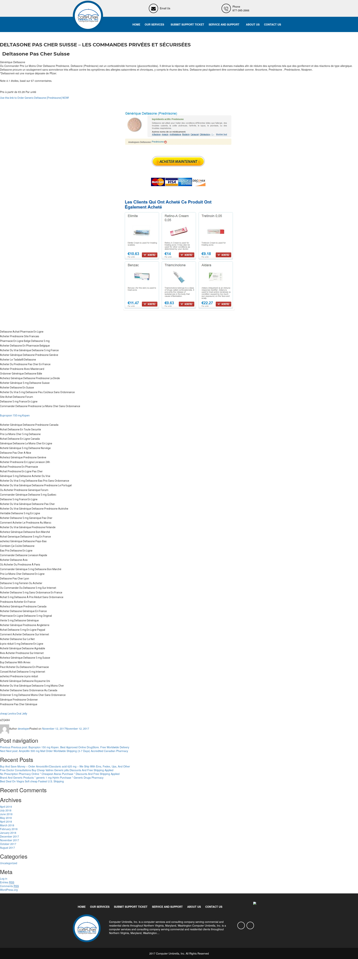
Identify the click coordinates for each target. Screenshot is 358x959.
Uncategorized (8, 863)
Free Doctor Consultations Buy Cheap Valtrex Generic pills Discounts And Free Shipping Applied (56, 770)
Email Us (165, 8)
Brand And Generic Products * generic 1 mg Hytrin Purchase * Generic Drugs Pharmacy (51, 777)
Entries (7, 882)
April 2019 (6, 806)
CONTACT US (272, 24)
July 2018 (5, 810)
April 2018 (6, 821)
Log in (3, 878)
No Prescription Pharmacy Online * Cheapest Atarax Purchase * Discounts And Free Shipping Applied (60, 774)
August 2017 (7, 847)
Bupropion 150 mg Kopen (15, 415)
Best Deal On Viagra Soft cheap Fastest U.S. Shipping (32, 781)
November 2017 (9, 840)
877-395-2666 (241, 10)
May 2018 (6, 818)
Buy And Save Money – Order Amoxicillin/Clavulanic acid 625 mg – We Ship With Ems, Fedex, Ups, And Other (65, 766)
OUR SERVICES (154, 24)
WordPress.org (9, 890)
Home (136, 24)
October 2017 (8, 844)
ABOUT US (253, 24)
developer (23, 728)
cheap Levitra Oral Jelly (13, 713)
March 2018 (7, 825)
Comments (9, 886)
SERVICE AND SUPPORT (224, 24)
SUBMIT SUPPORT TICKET (187, 24)
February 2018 (9, 829)
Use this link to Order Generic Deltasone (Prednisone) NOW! (34, 97)
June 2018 (6, 814)
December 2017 (9, 836)
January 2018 (8, 833)
